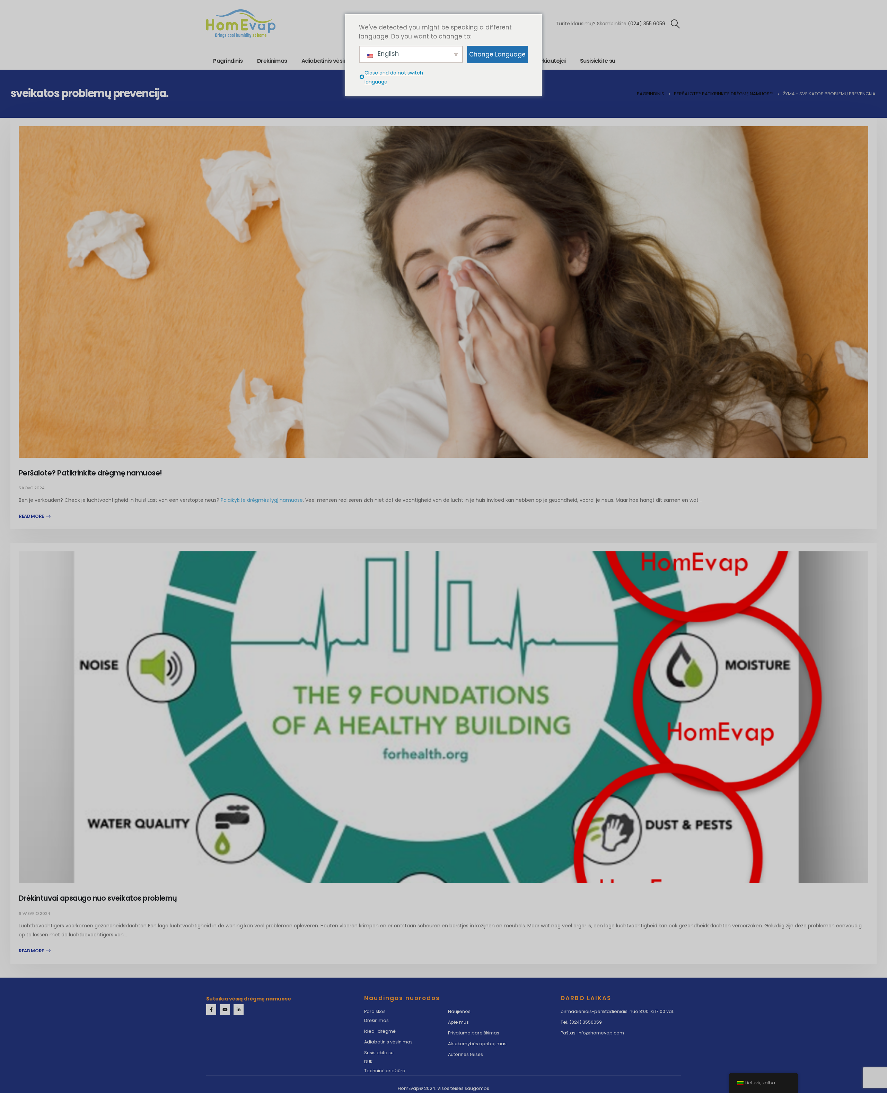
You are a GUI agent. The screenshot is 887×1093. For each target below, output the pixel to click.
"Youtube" (225, 1009)
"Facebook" (211, 1009)
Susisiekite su (597, 61)
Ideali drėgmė (380, 1031)
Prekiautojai (550, 61)
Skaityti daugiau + (35, 516)
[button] (675, 23)
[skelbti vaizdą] (443, 292)
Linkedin (239, 1009)
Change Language (497, 54)
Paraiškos (375, 1011)
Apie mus (459, 1022)
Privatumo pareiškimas (473, 1033)
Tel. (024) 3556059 (581, 1022)
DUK (368, 1062)
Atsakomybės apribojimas (477, 1044)
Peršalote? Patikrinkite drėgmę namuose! (90, 473)
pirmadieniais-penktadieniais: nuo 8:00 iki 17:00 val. (617, 1011)
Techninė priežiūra (384, 1071)
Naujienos (459, 1011)
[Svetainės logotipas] (240, 23)
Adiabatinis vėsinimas (330, 61)
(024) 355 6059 (646, 23)
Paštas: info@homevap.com (592, 1033)
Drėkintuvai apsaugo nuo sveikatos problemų (98, 898)
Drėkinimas (272, 61)
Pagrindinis (228, 61)
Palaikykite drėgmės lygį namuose (262, 500)
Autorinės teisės (465, 1054)
